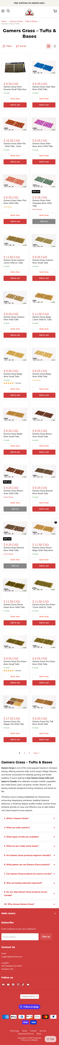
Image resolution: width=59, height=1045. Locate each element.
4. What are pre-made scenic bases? (21, 846)
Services (43, 1031)
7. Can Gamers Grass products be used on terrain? (28, 873)
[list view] (55, 46)
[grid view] (49, 46)
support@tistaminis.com (11, 956)
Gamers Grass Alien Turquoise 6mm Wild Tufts (42, 203)
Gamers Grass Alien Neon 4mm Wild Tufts (42, 145)
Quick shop (15, 98)
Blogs (38, 1033)
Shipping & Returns (25, 1033)
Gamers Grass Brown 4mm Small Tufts (42, 435)
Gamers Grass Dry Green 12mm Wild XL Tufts (43, 606)
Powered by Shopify (29, 1040)
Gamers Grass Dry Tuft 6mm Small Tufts (42, 723)
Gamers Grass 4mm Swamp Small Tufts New (15, 88)
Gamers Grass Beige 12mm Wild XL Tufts (42, 318)
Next (36, 753)
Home (4, 21)
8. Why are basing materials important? (23, 883)
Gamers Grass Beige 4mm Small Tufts (13, 375)
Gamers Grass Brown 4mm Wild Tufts (13, 492)
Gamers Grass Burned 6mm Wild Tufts (14, 549)
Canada (28, 996)
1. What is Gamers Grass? (16, 818)
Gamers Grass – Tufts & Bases (23, 21)
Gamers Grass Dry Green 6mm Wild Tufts (43, 663)
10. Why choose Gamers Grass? (19, 904)
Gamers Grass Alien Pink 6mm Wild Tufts (15, 202)
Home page (14, 1031)
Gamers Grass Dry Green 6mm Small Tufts (15, 663)
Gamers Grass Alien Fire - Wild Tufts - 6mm (15, 145)
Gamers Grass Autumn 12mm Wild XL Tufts (14, 261)
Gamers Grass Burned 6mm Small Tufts (42, 492)
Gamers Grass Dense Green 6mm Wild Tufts (14, 606)
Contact (33, 1031)
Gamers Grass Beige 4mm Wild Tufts (41, 375)
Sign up (46, 936)
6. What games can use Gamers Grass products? (27, 864)
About (24, 1031)
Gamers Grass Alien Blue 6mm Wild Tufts (43, 88)
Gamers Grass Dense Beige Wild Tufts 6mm (42, 549)
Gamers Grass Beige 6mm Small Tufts (13, 435)
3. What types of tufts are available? (21, 836)
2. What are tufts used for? (17, 827)
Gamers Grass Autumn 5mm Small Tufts (42, 261)
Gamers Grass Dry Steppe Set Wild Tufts (14, 723)
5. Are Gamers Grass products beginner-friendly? (27, 855)
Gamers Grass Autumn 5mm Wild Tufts (14, 318)
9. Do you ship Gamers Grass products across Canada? (25, 894)
